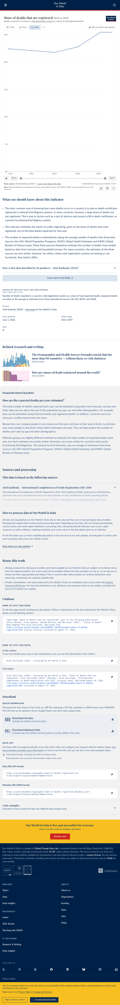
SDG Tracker (8, 924)
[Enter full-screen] (113, 188)
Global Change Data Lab (46, 848)
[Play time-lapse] (6, 178)
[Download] (101, 188)
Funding (65, 903)
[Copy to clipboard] (109, 621)
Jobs (63, 916)
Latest (5, 917)
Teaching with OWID (12, 930)
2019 (112, 178)
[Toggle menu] (5, 5)
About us (65, 890)
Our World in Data (60, 5)
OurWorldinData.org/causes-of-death (96, 184)
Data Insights (8, 903)
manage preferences (42, 992)
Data (4, 897)
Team (63, 910)
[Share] (107, 188)
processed (30, 310)
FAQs (109, 858)
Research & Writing (11, 944)
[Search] (114, 5)
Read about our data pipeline (16, 546)
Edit (103, 27)
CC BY (113, 184)
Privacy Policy (24, 992)
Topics (5, 890)
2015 (13, 178)
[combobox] (114, 5)
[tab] (10, 27)
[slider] (20, 178)
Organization (67, 897)
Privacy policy (9, 979)
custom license (94, 855)
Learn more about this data (49, 184)
